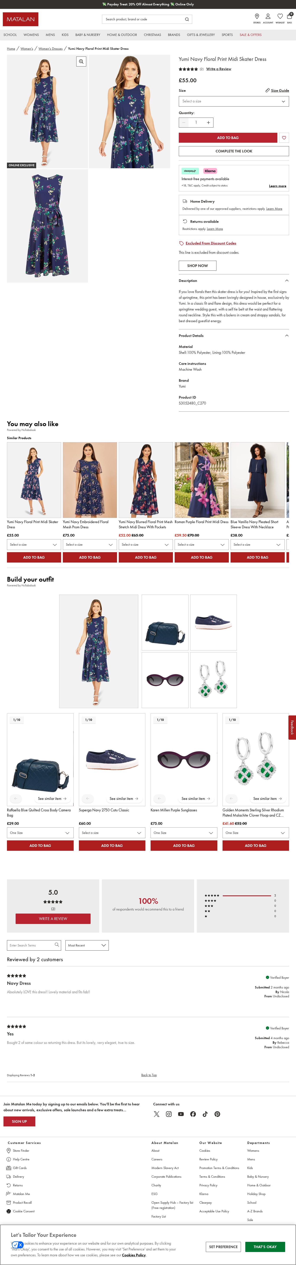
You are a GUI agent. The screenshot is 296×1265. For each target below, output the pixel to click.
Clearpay (205, 1202)
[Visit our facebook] (193, 1114)
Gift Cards (20, 1168)
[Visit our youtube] (180, 1114)
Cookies (204, 1151)
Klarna (203, 1194)
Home (11, 49)
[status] (196, 122)
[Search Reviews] (57, 945)
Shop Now (197, 265)
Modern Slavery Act (165, 1168)
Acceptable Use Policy (214, 1211)
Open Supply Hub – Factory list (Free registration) (172, 1205)
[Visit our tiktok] (205, 1114)
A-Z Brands (255, 1211)
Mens (251, 1159)
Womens (253, 1151)
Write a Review (218, 68)
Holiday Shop (256, 1194)
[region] (148, 1245)
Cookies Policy (134, 1255)
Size (182, 90)
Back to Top (149, 1075)
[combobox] (234, 101)
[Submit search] (187, 19)
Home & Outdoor (259, 1185)
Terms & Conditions (212, 1176)
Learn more (277, 186)
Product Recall (22, 1202)
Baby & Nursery (258, 1176)
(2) (201, 69)
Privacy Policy (208, 1185)
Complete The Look (234, 151)
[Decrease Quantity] (184, 122)
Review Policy (208, 1159)
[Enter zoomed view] (81, 61)
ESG (154, 1194)
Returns (18, 1185)
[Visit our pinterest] (217, 1114)
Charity (156, 1185)
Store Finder (21, 1151)
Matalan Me (21, 1194)
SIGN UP (19, 1121)
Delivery (18, 1176)
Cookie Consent (23, 1211)
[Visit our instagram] (168, 1114)
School (251, 1202)
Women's (27, 49)
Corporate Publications (166, 1176)
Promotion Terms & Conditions (219, 1168)
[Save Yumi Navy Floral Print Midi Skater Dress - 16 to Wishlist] (284, 138)
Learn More (274, 209)
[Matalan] (20, 19)
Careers (156, 1159)
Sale (250, 1220)
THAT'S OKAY (265, 1246)
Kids (250, 1168)
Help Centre (21, 1159)
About (155, 1151)
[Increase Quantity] (208, 122)
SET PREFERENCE (223, 1246)
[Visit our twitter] (156, 1114)
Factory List (158, 1216)
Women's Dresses (51, 49)
